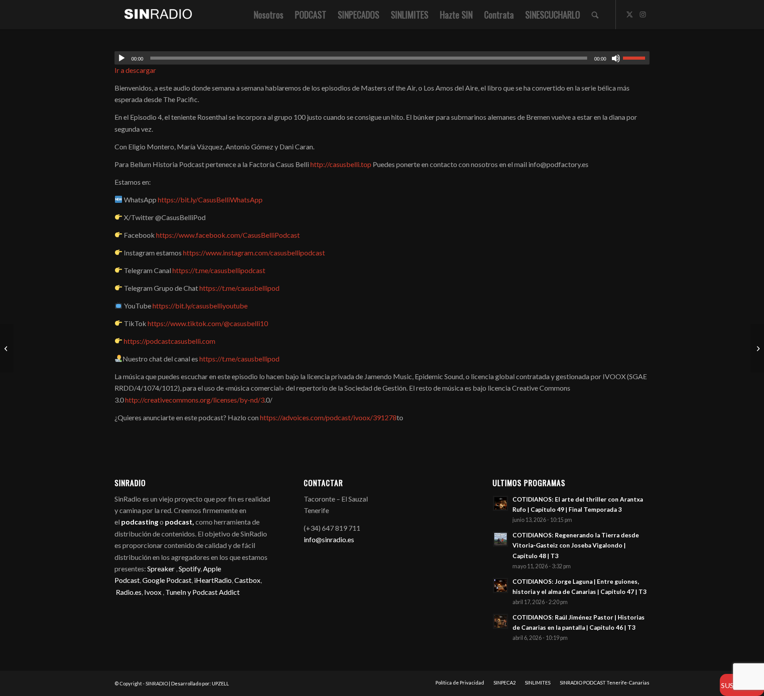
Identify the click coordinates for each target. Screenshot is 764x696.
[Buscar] (595, 14)
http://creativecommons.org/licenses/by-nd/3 (194, 400)
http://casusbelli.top (340, 164)
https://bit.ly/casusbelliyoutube (200, 305)
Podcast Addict (216, 592)
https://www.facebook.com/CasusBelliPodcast (228, 235)
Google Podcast (166, 580)
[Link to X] (629, 14)
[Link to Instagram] (642, 14)
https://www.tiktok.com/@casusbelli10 (208, 323)
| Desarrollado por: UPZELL (199, 683)
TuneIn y (178, 592)
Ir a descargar (135, 70)
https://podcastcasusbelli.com (169, 341)
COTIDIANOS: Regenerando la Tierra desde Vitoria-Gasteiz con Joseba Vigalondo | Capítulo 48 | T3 (575, 545)
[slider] (636, 58)
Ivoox (152, 592)
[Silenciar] (615, 58)
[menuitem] (268, 14)
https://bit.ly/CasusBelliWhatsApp (210, 199)
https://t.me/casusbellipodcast (218, 270)
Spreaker (161, 568)
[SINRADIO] (154, 14)
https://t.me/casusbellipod (239, 288)
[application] (382, 58)
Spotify (189, 568)
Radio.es (128, 592)
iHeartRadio (212, 580)
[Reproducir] (121, 58)
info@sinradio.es (329, 539)
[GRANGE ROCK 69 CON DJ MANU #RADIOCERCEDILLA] (7, 348)
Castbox (247, 580)
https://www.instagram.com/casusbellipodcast (254, 252)
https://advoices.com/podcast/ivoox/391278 (328, 417)
